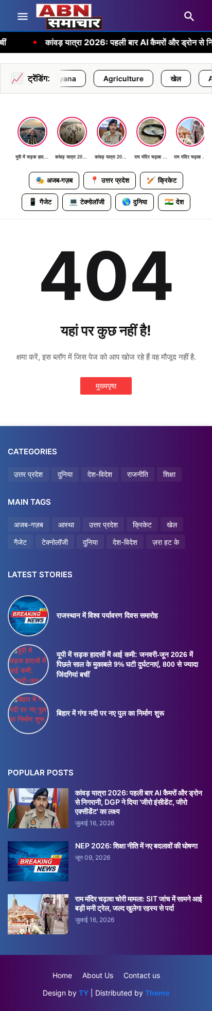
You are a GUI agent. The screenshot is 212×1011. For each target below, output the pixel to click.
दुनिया (134, 202)
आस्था (66, 524)
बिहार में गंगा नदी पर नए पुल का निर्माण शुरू (110, 713)
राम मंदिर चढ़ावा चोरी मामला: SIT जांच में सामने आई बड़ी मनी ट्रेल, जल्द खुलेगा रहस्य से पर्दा (138, 903)
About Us (97, 975)
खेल (152, 78)
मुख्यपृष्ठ (106, 385)
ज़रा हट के (165, 542)
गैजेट (39, 202)
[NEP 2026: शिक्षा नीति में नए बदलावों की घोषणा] (38, 861)
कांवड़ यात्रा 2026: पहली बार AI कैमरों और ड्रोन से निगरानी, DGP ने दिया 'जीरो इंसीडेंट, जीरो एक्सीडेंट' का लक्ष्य (138, 801)
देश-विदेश (99, 474)
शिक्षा (169, 474)
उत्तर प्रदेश (109, 180)
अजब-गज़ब (28, 524)
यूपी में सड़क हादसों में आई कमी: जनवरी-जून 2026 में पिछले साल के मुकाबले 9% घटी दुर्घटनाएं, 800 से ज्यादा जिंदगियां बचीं (127, 664)
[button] (22, 17)
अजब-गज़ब (54, 180)
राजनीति (137, 474)
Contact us (141, 975)
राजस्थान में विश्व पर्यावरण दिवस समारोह (107, 615)
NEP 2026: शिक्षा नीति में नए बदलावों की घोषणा (136, 845)
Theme (157, 992)
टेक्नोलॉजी (86, 202)
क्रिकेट (161, 180)
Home (62, 975)
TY (84, 992)
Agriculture (99, 78)
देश (174, 202)
